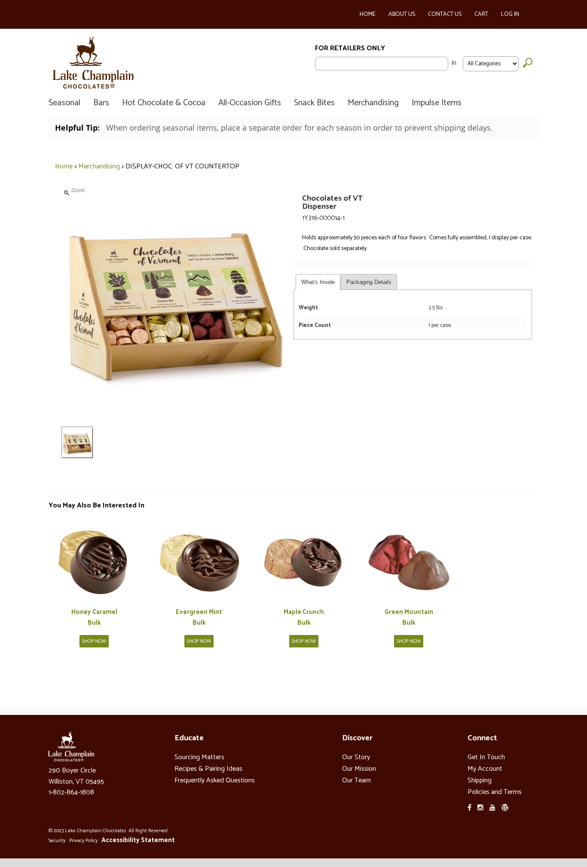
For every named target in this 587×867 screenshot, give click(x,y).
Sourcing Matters (199, 757)
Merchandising (373, 103)
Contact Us (445, 14)
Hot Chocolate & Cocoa (163, 103)
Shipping (480, 780)
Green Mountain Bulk (409, 618)
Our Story (356, 757)
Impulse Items (437, 103)
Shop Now (94, 641)
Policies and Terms (495, 792)
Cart (481, 14)
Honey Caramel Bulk (94, 618)
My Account (485, 769)
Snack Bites (314, 103)
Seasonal (64, 103)
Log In (510, 14)
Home (368, 14)
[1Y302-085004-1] (409, 561)
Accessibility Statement (138, 840)
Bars (101, 103)
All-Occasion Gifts (249, 103)
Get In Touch (486, 757)
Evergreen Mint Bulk (199, 618)
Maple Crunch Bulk (304, 618)
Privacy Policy (83, 840)
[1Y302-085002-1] (199, 561)
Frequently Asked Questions (214, 780)
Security (57, 840)
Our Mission (359, 769)
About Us (401, 14)
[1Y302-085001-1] (94, 561)
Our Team (356, 780)
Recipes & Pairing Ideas (208, 769)
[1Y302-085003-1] (304, 561)
